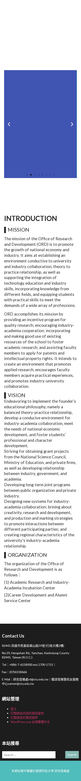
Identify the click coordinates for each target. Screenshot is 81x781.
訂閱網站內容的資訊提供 (27, 713)
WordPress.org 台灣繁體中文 (30, 722)
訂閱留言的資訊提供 (24, 717)
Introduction (18, 194)
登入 (14, 709)
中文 (50, 59)
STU (30, 59)
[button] (9, 124)
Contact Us (66, 194)
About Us (44, 194)
